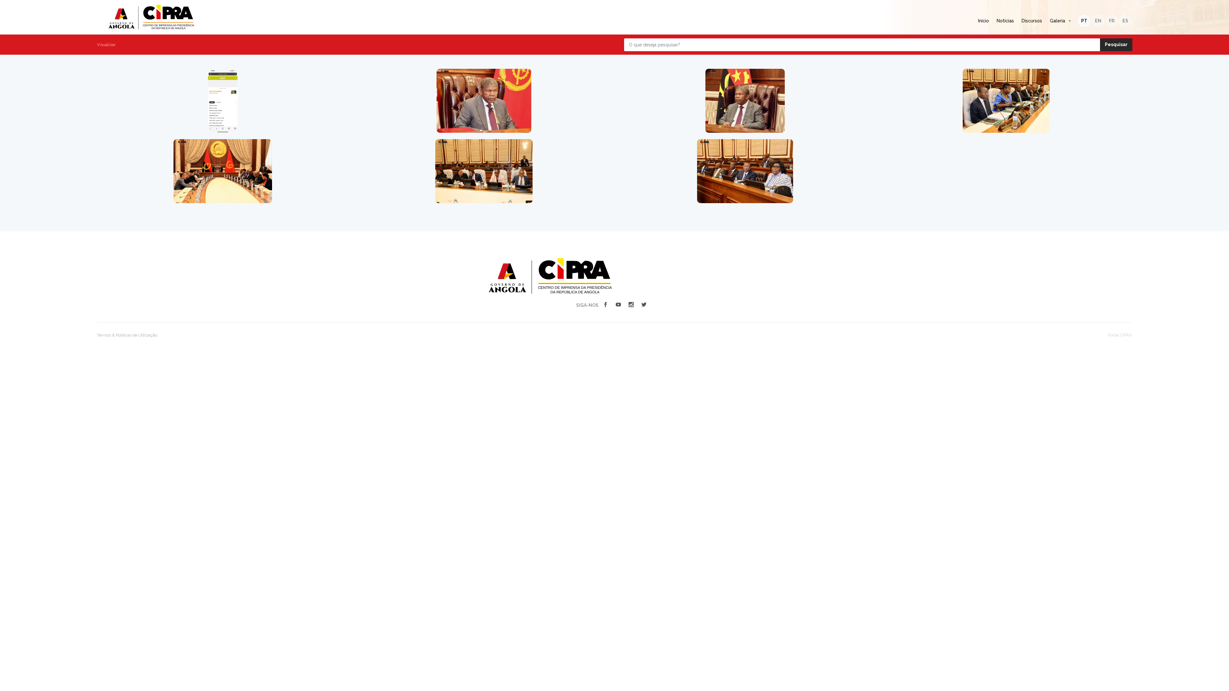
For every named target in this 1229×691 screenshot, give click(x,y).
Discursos (1032, 20)
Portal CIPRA (1120, 335)
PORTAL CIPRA (151, 17)
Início (983, 20)
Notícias (1005, 20)
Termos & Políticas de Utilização (127, 335)
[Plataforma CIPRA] (550, 275)
